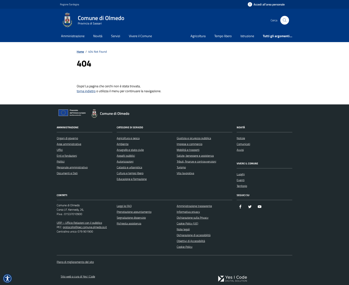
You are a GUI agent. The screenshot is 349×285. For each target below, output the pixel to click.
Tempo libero (223, 36)
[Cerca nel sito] (284, 20)
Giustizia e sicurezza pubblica (194, 138)
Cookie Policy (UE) (187, 223)
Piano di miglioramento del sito (75, 262)
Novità (97, 36)
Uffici (60, 150)
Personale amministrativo (72, 167)
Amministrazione (73, 36)
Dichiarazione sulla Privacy (192, 217)
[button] (7, 278)
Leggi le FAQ (124, 206)
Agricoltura (198, 36)
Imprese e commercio (189, 144)
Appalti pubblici (126, 155)
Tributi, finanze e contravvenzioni (196, 161)
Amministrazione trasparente (194, 206)
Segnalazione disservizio (131, 217)
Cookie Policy (184, 247)
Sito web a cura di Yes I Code (78, 276)
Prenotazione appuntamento (134, 212)
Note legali (183, 229)
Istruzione (247, 36)
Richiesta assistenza (129, 223)
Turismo (181, 167)
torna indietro (86, 91)
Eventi (240, 180)
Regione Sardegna (69, 4)
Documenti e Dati (67, 173)
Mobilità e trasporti (188, 150)
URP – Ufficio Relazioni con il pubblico (79, 222)
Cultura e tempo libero (130, 173)
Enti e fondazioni (67, 155)
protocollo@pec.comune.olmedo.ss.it (85, 227)
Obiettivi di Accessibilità (191, 241)
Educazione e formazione (132, 179)
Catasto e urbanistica (129, 167)
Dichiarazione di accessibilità (193, 235)
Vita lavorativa (185, 173)
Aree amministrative (69, 144)
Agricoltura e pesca (128, 138)
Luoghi (241, 174)
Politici (61, 161)
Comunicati (243, 144)
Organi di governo (67, 138)
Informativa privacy (188, 212)
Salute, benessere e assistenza (195, 155)
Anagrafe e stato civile (130, 150)
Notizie (241, 138)
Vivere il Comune (140, 36)
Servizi (115, 36)
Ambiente (123, 144)
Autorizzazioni (125, 161)
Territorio (242, 186)
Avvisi (240, 150)
